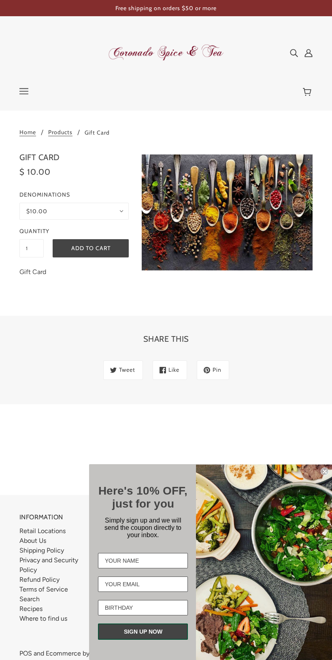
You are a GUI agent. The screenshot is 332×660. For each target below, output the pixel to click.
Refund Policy (39, 579)
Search (29, 599)
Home (27, 132)
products (60, 132)
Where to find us (43, 618)
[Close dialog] (325, 471)
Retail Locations (42, 531)
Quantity (31, 231)
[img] (294, 53)
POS (25, 653)
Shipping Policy (41, 550)
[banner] (166, 52)
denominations (44, 194)
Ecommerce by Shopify (79, 653)
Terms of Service (43, 589)
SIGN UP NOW (143, 631)
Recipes (31, 609)
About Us (32, 540)
